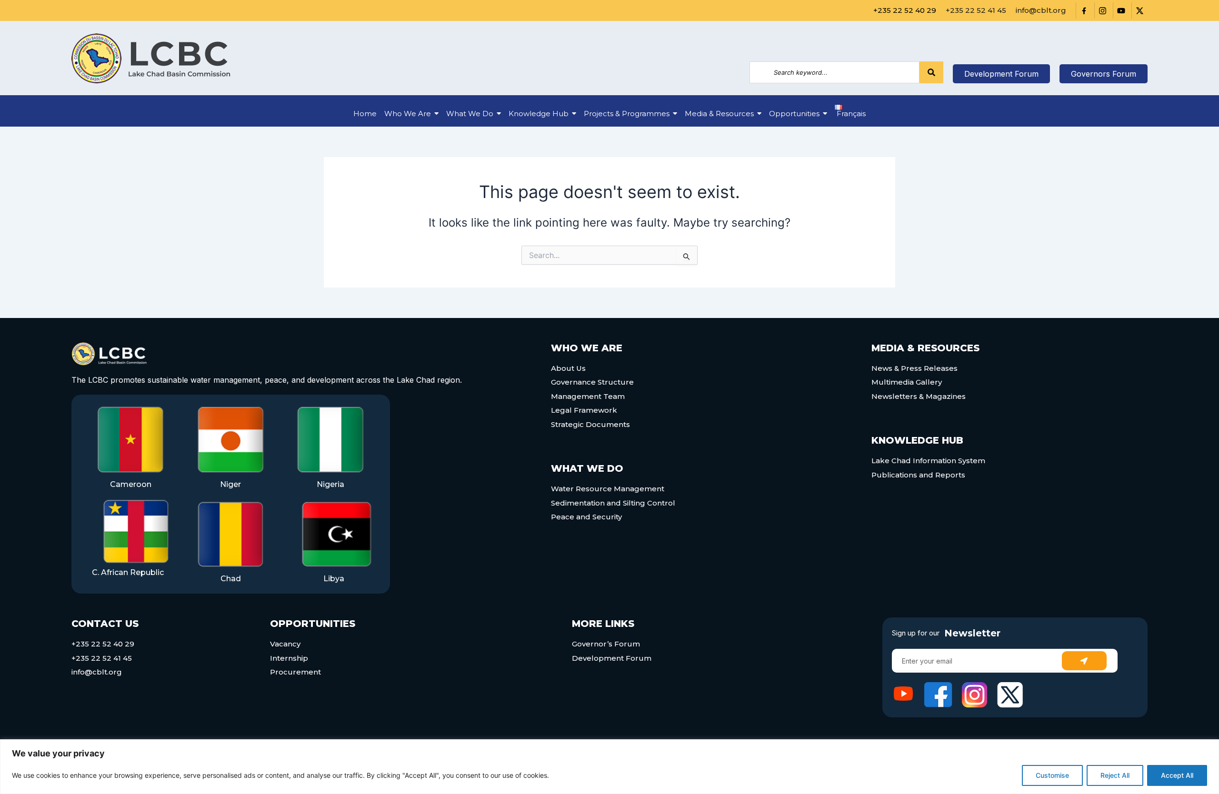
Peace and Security (586, 516)
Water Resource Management (607, 488)
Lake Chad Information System (928, 460)
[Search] (931, 72)
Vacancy (285, 643)
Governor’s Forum (606, 643)
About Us (568, 368)
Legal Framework (584, 410)
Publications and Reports (918, 474)
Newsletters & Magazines (918, 396)
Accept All (1177, 775)
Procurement (295, 671)
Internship (289, 658)
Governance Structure (592, 382)
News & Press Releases (914, 368)
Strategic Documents (590, 424)
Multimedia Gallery (906, 382)
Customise (1052, 775)
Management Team (588, 396)
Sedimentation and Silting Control (613, 502)
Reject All (1114, 775)
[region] (609, 766)
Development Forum (611, 658)
